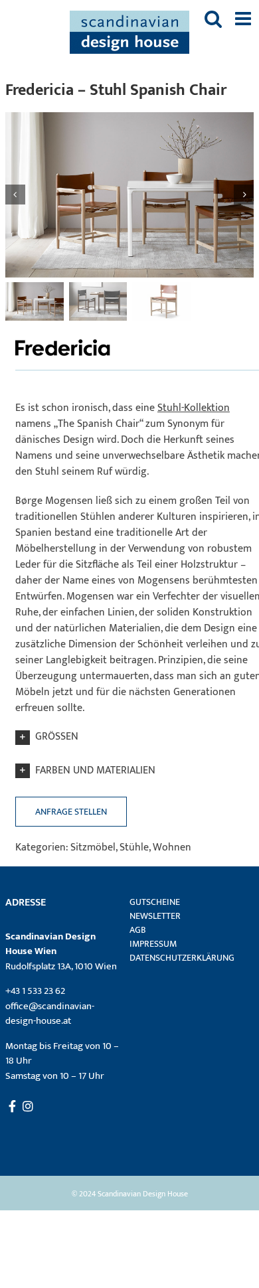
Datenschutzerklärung (182, 958)
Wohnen (172, 847)
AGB (138, 930)
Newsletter (155, 916)
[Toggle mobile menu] (244, 18)
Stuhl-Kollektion (193, 408)
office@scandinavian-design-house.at (49, 1014)
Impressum (153, 944)
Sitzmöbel (93, 847)
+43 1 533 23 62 (35, 991)
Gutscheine (155, 902)
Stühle (134, 847)
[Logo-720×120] (65, 339)
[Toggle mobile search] (213, 18)
